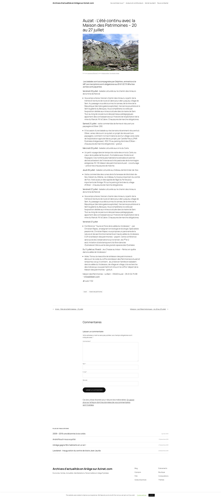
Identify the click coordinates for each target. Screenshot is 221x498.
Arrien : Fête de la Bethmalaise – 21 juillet (69, 309)
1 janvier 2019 (164, 433)
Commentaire (87, 341)
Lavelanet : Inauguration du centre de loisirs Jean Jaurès (77, 451)
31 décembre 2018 (163, 439)
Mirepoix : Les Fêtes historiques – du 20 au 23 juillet (148, 309)
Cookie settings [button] (141, 495)
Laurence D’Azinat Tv (92, 73)
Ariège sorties (105, 73)
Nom (84, 364)
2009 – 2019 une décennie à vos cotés (69, 434)
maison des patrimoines (95, 291)
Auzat (85, 291)
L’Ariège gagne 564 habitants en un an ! (69, 445)
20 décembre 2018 (163, 450)
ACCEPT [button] (152, 495)
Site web (85, 380)
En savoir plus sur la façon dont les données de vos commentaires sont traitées (108, 402)
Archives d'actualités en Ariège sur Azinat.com (73, 3)
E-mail (85, 372)
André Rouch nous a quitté (64, 439)
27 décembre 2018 (163, 445)
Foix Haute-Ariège (114, 73)
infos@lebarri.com (92, 276)
